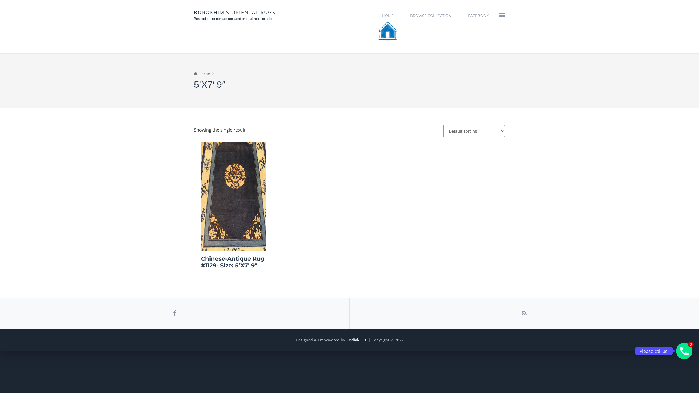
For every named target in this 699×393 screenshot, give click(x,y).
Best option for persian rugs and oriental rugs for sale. (233, 19)
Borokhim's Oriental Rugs (235, 12)
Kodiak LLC (356, 340)
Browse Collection (430, 15)
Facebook (478, 15)
